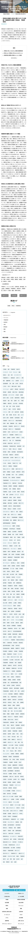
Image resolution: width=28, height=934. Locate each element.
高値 (7, 406)
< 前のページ (5, 295)
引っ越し (4, 463)
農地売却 (17, 713)
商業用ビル (14, 739)
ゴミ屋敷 (4, 514)
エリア (22, 414)
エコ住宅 (11, 397)
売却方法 (14, 542)
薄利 (15, 742)
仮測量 (4, 654)
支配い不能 (17, 776)
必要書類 (4, 716)
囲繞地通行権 (21, 486)
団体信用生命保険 (6, 648)
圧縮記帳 (21, 688)
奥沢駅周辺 (18, 847)
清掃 (15, 662)
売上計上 (11, 750)
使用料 (4, 622)
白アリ (8, 619)
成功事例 (13, 437)
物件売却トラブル (6, 548)
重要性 (14, 733)
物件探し (21, 813)
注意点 (14, 497)
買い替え (14, 414)
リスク (7, 750)
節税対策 (4, 702)
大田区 (15, 861)
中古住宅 (14, 654)
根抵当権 (21, 534)
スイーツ (21, 380)
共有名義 (20, 673)
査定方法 (4, 580)
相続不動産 (5, 394)
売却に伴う (5, 833)
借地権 (4, 619)
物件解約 (14, 508)
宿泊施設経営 (15, 816)
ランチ (10, 372)
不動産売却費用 (10, 850)
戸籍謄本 (18, 537)
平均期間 (4, 719)
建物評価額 (19, 446)
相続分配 (21, 776)
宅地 (16, 474)
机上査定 (13, 471)
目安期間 (10, 773)
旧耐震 (21, 394)
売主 (4, 750)
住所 (14, 594)
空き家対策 (17, 411)
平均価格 (13, 790)
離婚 (14, 859)
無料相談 (4, 451)
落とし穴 (20, 748)
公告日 (13, 617)
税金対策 (22, 426)
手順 (8, 580)
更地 (15, 537)
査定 (22, 859)
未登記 (4, 571)
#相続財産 (18, 305)
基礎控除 (4, 699)
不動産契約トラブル (6, 671)
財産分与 (4, 374)
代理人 (17, 733)
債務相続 (12, 648)
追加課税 (14, 782)
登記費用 (4, 696)
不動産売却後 (5, 759)
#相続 (8, 305)
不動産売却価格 (18, 440)
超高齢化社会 (14, 668)
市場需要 (4, 531)
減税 (16, 574)
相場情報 (12, 713)
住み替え (18, 859)
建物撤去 (15, 608)
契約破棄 (4, 813)
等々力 (9, 386)
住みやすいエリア (15, 431)
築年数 (9, 451)
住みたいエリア (17, 443)
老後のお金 (20, 665)
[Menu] (25, 2)
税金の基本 (17, 588)
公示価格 (17, 799)
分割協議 (15, 651)
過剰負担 (19, 548)
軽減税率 (9, 699)
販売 (9, 554)
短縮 (19, 708)
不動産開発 (19, 625)
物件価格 (21, 568)
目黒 (12, 861)
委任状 (9, 736)
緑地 (7, 414)
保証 (22, 659)
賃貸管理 (18, 782)
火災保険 (21, 819)
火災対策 (15, 545)
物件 (22, 551)
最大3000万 (22, 759)
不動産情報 (11, 434)
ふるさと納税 (11, 745)
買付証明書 (18, 554)
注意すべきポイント (19, 468)
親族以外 (12, 725)
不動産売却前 (9, 654)
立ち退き (22, 807)
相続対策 (22, 725)
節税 (22, 417)
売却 (12, 374)
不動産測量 (21, 651)
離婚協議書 (14, 551)
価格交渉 (18, 488)
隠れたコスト (17, 850)
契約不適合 (5, 477)
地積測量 (14, 488)
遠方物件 (4, 560)
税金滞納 (9, 782)
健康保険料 (5, 756)
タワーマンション (6, 673)
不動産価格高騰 (14, 517)
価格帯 (14, 525)
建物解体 (14, 679)
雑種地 (11, 537)
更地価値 (18, 679)
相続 (4, 329)
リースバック (5, 372)
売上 (8, 696)
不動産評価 (11, 426)
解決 (20, 463)
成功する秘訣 (5, 454)
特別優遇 (9, 765)
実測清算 (15, 585)
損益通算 (11, 762)
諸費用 (4, 676)
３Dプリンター (10, 599)
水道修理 (4, 779)
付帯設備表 (21, 517)
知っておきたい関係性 (18, 711)
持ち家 (17, 383)
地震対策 (17, 622)
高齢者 (4, 713)
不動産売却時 (5, 688)
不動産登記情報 (17, 557)
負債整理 (22, 779)
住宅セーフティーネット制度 (8, 796)
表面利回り (11, 454)
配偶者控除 (22, 713)
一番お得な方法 (6, 839)
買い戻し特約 (17, 659)
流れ (19, 779)
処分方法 (4, 631)
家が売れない (5, 545)
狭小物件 (19, 508)
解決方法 (10, 505)
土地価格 (12, 799)
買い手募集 (13, 847)
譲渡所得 (4, 431)
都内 (4, 474)
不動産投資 (13, 369)
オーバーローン (13, 548)
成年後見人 (10, 702)
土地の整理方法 (19, 728)
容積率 (4, 625)
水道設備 (4, 739)
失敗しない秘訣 (6, 810)
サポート (4, 736)
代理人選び (14, 736)
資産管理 (9, 730)
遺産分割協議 (21, 392)
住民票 (23, 537)
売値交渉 (18, 807)
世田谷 (17, 856)
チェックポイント (11, 822)
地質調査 (9, 679)
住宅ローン (18, 377)
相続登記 (12, 580)
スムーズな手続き (6, 728)
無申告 (4, 725)
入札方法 (17, 617)
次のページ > (23, 295)
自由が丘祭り (22, 389)
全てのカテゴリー (7, 315)
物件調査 (18, 525)
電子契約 (13, 577)
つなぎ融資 (11, 659)
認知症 (13, 645)
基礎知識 (14, 520)
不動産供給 (10, 582)
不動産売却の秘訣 (12, 446)
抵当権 (17, 534)
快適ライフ (13, 511)
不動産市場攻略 (13, 696)
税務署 (4, 748)
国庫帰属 (18, 597)
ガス (21, 736)
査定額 (4, 471)
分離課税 (4, 742)
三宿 (4, 406)
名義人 (8, 725)
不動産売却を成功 (12, 844)
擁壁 (23, 614)
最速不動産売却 (20, 451)
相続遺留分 (11, 651)
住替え (10, 409)
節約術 (12, 673)
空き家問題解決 (10, 770)
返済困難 (9, 634)
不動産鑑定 (5, 554)
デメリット (10, 542)
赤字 (15, 691)
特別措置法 (5, 651)
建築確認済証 (18, 582)
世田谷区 (21, 511)
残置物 (17, 571)
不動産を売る (10, 608)
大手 (15, 540)
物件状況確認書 (6, 520)
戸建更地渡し (5, 488)
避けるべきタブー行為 (15, 656)
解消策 (9, 565)
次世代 (16, 599)
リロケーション (17, 785)
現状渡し (8, 571)
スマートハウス (11, 394)
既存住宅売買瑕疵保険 (17, 631)
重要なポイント (21, 853)
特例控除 (15, 708)
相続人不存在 (15, 392)
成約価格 (13, 565)
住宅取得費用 (18, 611)
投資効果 (12, 753)
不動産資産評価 (17, 429)
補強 (13, 830)
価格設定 (11, 545)
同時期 (4, 793)
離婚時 (23, 628)
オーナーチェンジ (6, 562)
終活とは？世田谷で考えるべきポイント (13, 53)
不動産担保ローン (6, 377)
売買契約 (4, 597)
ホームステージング (6, 460)
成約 (8, 682)
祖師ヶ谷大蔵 (14, 386)
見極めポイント (15, 813)
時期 (8, 423)
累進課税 (20, 730)
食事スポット (5, 440)
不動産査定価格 (6, 691)
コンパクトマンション (7, 525)
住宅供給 (4, 591)
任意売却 (5, 322)
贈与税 (23, 471)
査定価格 (4, 682)
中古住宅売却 (5, 659)
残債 (16, 722)
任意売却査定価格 (6, 847)
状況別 (20, 762)
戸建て (13, 474)
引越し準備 (13, 728)
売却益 (14, 759)
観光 (4, 380)
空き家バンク (5, 434)
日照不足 (15, 628)
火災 (18, 819)
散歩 (4, 414)
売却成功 (9, 816)
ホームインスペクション (16, 460)
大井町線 (11, 457)
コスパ (16, 673)
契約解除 (21, 810)
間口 (13, 534)
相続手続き (18, 685)
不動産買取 (13, 639)
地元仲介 (18, 540)
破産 (4, 668)
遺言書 (10, 414)
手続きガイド (10, 716)
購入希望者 (11, 693)
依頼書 (13, 748)
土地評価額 (22, 799)
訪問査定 (8, 471)
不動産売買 (14, 523)
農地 (17, 511)
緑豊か (4, 642)
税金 (11, 520)
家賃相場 (19, 500)
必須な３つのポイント (14, 810)
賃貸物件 (18, 437)
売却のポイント (17, 426)
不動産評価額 (15, 730)
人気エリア (5, 409)
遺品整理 (19, 662)
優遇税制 (4, 730)
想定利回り (17, 454)
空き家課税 (14, 531)
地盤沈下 (4, 830)
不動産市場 (20, 531)
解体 (10, 488)
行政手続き (14, 842)
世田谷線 (16, 389)
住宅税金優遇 (17, 417)
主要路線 (8, 437)
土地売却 (14, 779)
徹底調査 (4, 503)
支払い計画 (5, 602)
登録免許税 (11, 708)
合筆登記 (4, 608)
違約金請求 (18, 477)
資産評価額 (10, 767)
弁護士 (21, 733)
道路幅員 (9, 534)
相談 (4, 861)
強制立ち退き (11, 833)
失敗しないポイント (6, 468)
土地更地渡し (21, 474)
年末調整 (4, 711)
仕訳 (10, 759)
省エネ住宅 (15, 403)
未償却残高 (12, 722)
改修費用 (22, 562)
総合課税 (15, 762)
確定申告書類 (16, 688)
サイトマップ (21, 923)
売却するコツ (19, 739)
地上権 (10, 491)
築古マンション (20, 520)
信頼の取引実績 (6, 457)
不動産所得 (16, 716)
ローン (4, 656)
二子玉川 (4, 386)
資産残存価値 (15, 634)
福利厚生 (21, 411)
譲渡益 (17, 759)
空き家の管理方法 (6, 819)
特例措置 (4, 634)
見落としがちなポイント (10, 807)
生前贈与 (13, 685)
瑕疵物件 (11, 804)
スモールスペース (6, 511)
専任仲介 (16, 719)
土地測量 (4, 588)
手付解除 (4, 508)
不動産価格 (18, 528)
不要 (22, 742)
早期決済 (9, 705)
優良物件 (22, 480)
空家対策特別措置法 (6, 645)
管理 (19, 542)
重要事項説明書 (6, 568)
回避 (22, 591)
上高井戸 (11, 389)
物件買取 (4, 770)
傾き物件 (22, 648)
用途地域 (8, 625)
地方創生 (16, 745)
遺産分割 (18, 551)
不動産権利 (5, 491)
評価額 (13, 468)
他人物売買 (10, 779)
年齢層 (8, 713)
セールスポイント (13, 836)
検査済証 (4, 585)
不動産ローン (5, 614)
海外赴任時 (5, 787)
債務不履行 (14, 483)
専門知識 (19, 773)
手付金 (7, 594)
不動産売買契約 (6, 480)
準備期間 (4, 599)
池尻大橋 (21, 383)
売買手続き (14, 699)
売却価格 (4, 824)
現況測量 (13, 591)
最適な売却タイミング (7, 842)
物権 (4, 494)
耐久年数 (12, 622)
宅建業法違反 (5, 785)
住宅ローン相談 (6, 397)
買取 (4, 331)
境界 (14, 582)
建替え (18, 562)
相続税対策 (18, 471)
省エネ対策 (20, 668)
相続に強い (5, 827)
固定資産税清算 (16, 756)
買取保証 (10, 466)
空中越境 (4, 582)
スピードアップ (6, 804)
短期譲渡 (4, 705)
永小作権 (14, 491)
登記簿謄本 (15, 560)
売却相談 (4, 767)
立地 (4, 577)
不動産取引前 (18, 676)
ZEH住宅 (17, 394)
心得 (23, 446)
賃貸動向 (19, 602)
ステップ (18, 844)
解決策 (13, 554)
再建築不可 (18, 648)
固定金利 (4, 400)
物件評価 (4, 443)
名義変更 (18, 594)
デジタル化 (18, 577)
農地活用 (14, 787)
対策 (19, 628)
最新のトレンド (17, 457)
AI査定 (4, 685)
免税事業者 (18, 725)
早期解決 (4, 403)
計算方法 (19, 750)
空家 (11, 839)
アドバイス (5, 802)
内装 (10, 440)
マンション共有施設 (19, 619)
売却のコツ (5, 466)
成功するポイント (6, 853)
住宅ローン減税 (6, 574)
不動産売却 (6, 320)
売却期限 (22, 554)
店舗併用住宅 (10, 557)
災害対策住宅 (18, 824)
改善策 (14, 605)
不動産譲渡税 (5, 662)
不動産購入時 (10, 585)
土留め (20, 614)
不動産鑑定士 (5, 762)
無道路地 (4, 551)
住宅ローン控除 (6, 417)
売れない (8, 517)
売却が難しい (13, 562)
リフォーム (5, 411)
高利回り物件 (10, 443)
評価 (21, 822)
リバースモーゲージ (17, 374)
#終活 (13, 305)
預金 (11, 594)
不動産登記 (10, 560)
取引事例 (8, 685)
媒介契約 (18, 406)
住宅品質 (16, 796)
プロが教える (20, 842)
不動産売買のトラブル (7, 483)
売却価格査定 (5, 528)
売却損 (9, 739)
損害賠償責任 (18, 671)
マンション (6, 317)
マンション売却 (16, 802)
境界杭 (4, 617)
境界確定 (10, 486)
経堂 (13, 383)
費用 (16, 748)
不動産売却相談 (16, 767)
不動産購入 (21, 574)
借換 (8, 400)
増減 (20, 682)
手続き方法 (5, 773)
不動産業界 (5, 505)
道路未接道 (21, 634)
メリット (4, 542)
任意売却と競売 (20, 839)
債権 (7, 494)
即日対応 (14, 665)
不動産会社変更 (6, 722)
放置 (8, 514)
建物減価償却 (5, 776)
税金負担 (9, 463)
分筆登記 (18, 605)
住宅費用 (12, 611)
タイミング (17, 494)
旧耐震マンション (6, 799)
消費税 (12, 588)
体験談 (14, 705)
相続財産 (13, 477)
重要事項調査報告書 (6, 523)
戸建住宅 (21, 588)
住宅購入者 (10, 500)
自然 (10, 406)
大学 (12, 411)
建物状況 (13, 571)
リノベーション (6, 389)
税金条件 (21, 716)
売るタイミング (11, 420)
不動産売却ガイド (14, 853)
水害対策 (10, 636)
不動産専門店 (10, 628)
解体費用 (4, 856)
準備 (4, 807)
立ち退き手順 (17, 833)
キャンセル (20, 654)
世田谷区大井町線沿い (20, 639)
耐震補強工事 (5, 497)
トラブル (12, 619)
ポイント (21, 494)
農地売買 (10, 787)
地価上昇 (4, 850)
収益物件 (14, 636)
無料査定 (5, 326)
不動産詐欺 (11, 785)
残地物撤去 (11, 662)
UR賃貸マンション (18, 434)
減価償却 (21, 702)
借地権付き (10, 665)
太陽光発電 (21, 403)
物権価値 (14, 500)
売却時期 (9, 813)
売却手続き (9, 793)
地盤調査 (4, 679)
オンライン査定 (17, 804)
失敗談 (23, 708)
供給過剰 (4, 534)
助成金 (10, 497)
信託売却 (15, 614)
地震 (15, 827)
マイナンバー (5, 540)
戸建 (4, 324)
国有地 (14, 597)
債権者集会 (8, 668)
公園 (8, 374)
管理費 (8, 622)
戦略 (15, 750)
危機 (4, 594)
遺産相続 (21, 753)
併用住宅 (4, 557)
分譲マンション (13, 514)
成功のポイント (10, 742)
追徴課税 (18, 705)
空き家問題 (8, 474)
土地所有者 (11, 494)
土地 (8, 859)
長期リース (5, 636)
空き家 (4, 859)
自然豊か (21, 431)
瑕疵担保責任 (17, 397)
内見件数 (4, 816)
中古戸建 (14, 409)
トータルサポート (6, 639)
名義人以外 (11, 776)
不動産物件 (5, 420)
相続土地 (9, 597)
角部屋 (17, 568)
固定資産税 (5, 426)
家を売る (11, 540)
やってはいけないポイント (14, 480)
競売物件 (8, 617)
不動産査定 (15, 466)
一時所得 (8, 748)
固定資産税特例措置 (14, 682)
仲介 (19, 400)
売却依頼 (18, 565)
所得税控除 (21, 765)
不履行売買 (20, 483)
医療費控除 (21, 693)
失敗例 (10, 449)
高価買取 (4, 628)
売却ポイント (11, 429)
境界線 (9, 591)
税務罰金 (20, 722)
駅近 (12, 400)
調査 (21, 656)
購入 (22, 457)
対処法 (8, 656)
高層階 (20, 796)
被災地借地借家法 (11, 824)
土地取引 (22, 691)
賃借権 (18, 491)
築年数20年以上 (6, 836)
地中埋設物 (14, 793)
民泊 (16, 423)
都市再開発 (14, 625)
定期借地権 (12, 423)
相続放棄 (9, 392)
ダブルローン (18, 790)
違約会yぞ (9, 508)
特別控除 (22, 491)
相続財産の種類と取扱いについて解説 (13, 55)
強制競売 (11, 417)
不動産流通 (5, 486)
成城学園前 (14, 451)
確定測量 (18, 591)
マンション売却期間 (6, 790)
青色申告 (11, 691)
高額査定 (19, 514)
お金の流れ (20, 696)
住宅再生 (14, 839)
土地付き (21, 617)
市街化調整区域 (6, 537)
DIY (13, 440)
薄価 (19, 742)
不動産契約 (8, 577)
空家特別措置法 (18, 830)
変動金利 (22, 397)
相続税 (4, 437)
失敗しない (15, 449)
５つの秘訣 (5, 844)
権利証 (22, 557)
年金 (12, 711)
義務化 (17, 580)
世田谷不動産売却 (19, 420)
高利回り (19, 636)
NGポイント (5, 449)
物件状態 (4, 822)
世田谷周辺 (21, 642)
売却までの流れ (10, 719)
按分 (19, 691)
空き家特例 (21, 745)
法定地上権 (5, 429)
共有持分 (10, 614)
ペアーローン (20, 599)
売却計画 (19, 449)
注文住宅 (4, 500)
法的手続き (18, 645)
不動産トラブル (15, 463)
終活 (9, 477)
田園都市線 (8, 380)
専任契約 (14, 773)
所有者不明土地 (12, 528)
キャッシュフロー (6, 753)
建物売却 (4, 665)
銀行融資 (4, 782)
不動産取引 (21, 585)
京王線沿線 (15, 642)
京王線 (14, 406)
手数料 (8, 676)
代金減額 (13, 671)
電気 (18, 736)
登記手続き (5, 708)
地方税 (9, 431)
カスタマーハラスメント (7, 605)
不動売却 (9, 830)
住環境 (15, 400)
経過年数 (9, 733)
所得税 (4, 423)
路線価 (20, 423)
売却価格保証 (5, 446)
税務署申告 (5, 745)
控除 (8, 711)
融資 (8, 588)
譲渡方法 (4, 765)
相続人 (14, 702)
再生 (19, 545)
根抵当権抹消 (17, 770)
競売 (11, 859)
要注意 (4, 517)
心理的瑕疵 (15, 503)
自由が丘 (18, 369)
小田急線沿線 (9, 642)
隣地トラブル (21, 503)
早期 (8, 611)
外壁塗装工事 (13, 819)
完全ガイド (10, 631)
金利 (19, 414)
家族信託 (21, 580)
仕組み (23, 804)
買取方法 (10, 802)
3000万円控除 (20, 699)
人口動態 (14, 602)
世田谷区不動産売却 (16, 505)
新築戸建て (10, 403)
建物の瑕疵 (10, 503)
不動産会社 (11, 827)
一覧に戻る (14, 295)
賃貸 (22, 377)
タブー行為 (12, 568)
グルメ (13, 380)
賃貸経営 (10, 756)
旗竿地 (9, 551)
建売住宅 (18, 497)
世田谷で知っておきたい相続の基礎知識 (13, 51)
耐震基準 (18, 827)
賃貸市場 (10, 602)
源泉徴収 (4, 733)
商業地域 (18, 409)
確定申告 (11, 688)
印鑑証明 (22, 565)
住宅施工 (12, 676)
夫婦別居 (21, 767)
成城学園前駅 (5, 383)
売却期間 (22, 594)
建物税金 (17, 822)
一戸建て (22, 437)
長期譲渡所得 (15, 765)
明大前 (19, 386)
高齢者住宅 (13, 377)
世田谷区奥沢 (20, 836)
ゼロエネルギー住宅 (11, 856)
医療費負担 (16, 693)
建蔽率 (21, 622)
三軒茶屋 (4, 369)
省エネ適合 (12, 574)
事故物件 (7, 861)
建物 (18, 702)
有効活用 (4, 565)
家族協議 (4, 611)
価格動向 (9, 531)
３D (21, 597)
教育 (9, 411)
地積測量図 (15, 486)
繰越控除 (17, 753)
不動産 (22, 400)
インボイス (5, 693)
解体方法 (20, 608)
